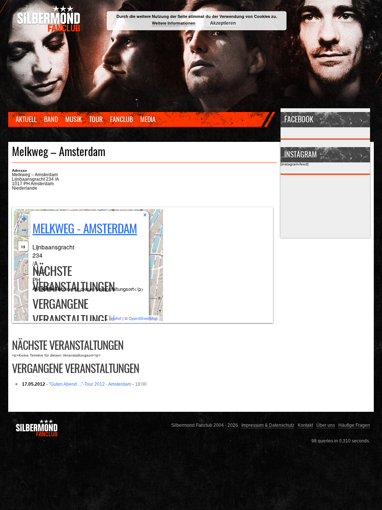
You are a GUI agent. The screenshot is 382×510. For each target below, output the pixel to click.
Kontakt (305, 425)
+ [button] (24, 219)
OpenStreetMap (143, 318)
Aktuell (26, 119)
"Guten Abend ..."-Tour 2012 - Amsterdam (90, 384)
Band (51, 119)
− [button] (24, 230)
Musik (73, 119)
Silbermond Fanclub (49, 19)
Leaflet (115, 318)
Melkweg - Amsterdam (84, 228)
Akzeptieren (223, 22)
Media (148, 119)
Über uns (325, 425)
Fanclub (121, 119)
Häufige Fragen (354, 425)
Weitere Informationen (173, 23)
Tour (96, 119)
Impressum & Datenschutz (267, 425)
